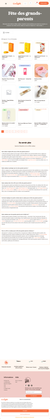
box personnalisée (23, 176)
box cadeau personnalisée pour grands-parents (32, 156)
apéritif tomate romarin (35, 173)
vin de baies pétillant (35, 174)
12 (23, 131)
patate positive (35, 204)
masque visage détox (10, 188)
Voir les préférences (25, 414)
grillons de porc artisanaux (24, 219)
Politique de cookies (19, 417)
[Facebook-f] (26, 385)
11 (20, 131)
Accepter (25, 410)
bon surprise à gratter (13, 206)
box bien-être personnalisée (23, 189)
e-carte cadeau (37, 237)
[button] (6, 3)
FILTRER (7, 32)
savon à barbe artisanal (8, 189)
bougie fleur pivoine (32, 160)
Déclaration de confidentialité (28, 417)
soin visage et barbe (41, 188)
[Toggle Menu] (25, 3)
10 (17, 131)
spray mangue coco (22, 188)
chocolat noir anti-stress (11, 174)
